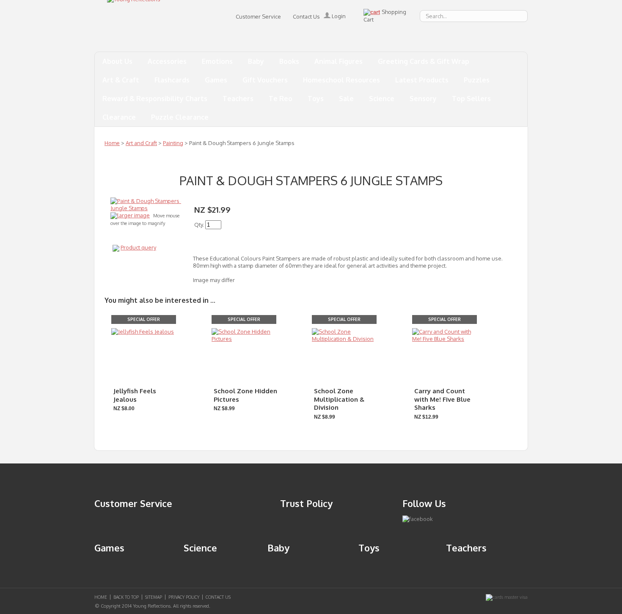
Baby (256, 61)
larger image (133, 215)
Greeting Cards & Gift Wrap (423, 61)
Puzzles (477, 80)
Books (289, 61)
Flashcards (172, 80)
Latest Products (422, 80)
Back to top (126, 597)
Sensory (423, 98)
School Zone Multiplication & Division (339, 399)
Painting (173, 143)
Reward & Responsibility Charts (154, 98)
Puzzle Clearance (180, 117)
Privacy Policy (183, 597)
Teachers (238, 98)
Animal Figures (338, 61)
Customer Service (258, 16)
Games (216, 80)
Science (381, 98)
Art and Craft (141, 143)
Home (112, 143)
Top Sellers (471, 98)
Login (338, 16)
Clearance (119, 117)
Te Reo (280, 98)
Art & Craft (120, 80)
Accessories (167, 61)
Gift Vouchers (265, 80)
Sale (346, 98)
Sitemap (153, 597)
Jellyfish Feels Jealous (134, 395)
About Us (117, 61)
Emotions (217, 61)
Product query (138, 247)
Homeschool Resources (341, 80)
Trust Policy (306, 503)
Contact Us (306, 16)
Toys (316, 98)
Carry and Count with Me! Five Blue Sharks (442, 399)
